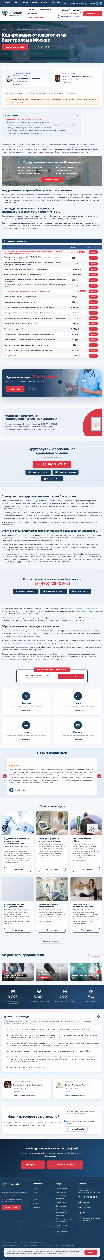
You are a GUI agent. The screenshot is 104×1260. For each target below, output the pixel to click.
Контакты (77, 732)
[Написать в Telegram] (101, 3)
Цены (26, 732)
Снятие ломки (61, 1202)
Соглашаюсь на (80, 1122)
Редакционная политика (67, 1245)
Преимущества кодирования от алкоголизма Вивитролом (28, 128)
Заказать (93, 252)
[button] (5, 776)
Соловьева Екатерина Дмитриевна (77, 76)
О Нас (35, 1196)
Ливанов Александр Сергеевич (26, 78)
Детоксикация (61, 1206)
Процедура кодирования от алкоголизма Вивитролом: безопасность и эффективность (40, 125)
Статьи (36, 1203)
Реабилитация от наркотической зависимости (62, 1212)
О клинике (26, 703)
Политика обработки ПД (30, 1245)
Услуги (11, 30)
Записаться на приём (14, 47)
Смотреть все (95, 956)
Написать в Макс (53, 479)
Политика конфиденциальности (11, 1245)
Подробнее (26, 710)
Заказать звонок (92, 14)
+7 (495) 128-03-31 (71, 10)
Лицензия (5, 1199)
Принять (91, 1252)
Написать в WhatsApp (67, 472)
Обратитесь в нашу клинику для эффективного (24, 133)
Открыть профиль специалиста (24, 1095)
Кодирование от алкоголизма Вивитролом (22, 119)
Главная (4, 30)
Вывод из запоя (61, 1188)
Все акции (15, 389)
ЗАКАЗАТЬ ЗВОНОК (65, 1164)
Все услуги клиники (50, 941)
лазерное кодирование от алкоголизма (82, 608)
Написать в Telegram (40, 472)
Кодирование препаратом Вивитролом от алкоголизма (27, 122)
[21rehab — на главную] (12, 14)
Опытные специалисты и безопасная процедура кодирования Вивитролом (35, 131)
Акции (35, 1200)
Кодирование (61, 1192)
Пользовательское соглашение (48, 1245)
